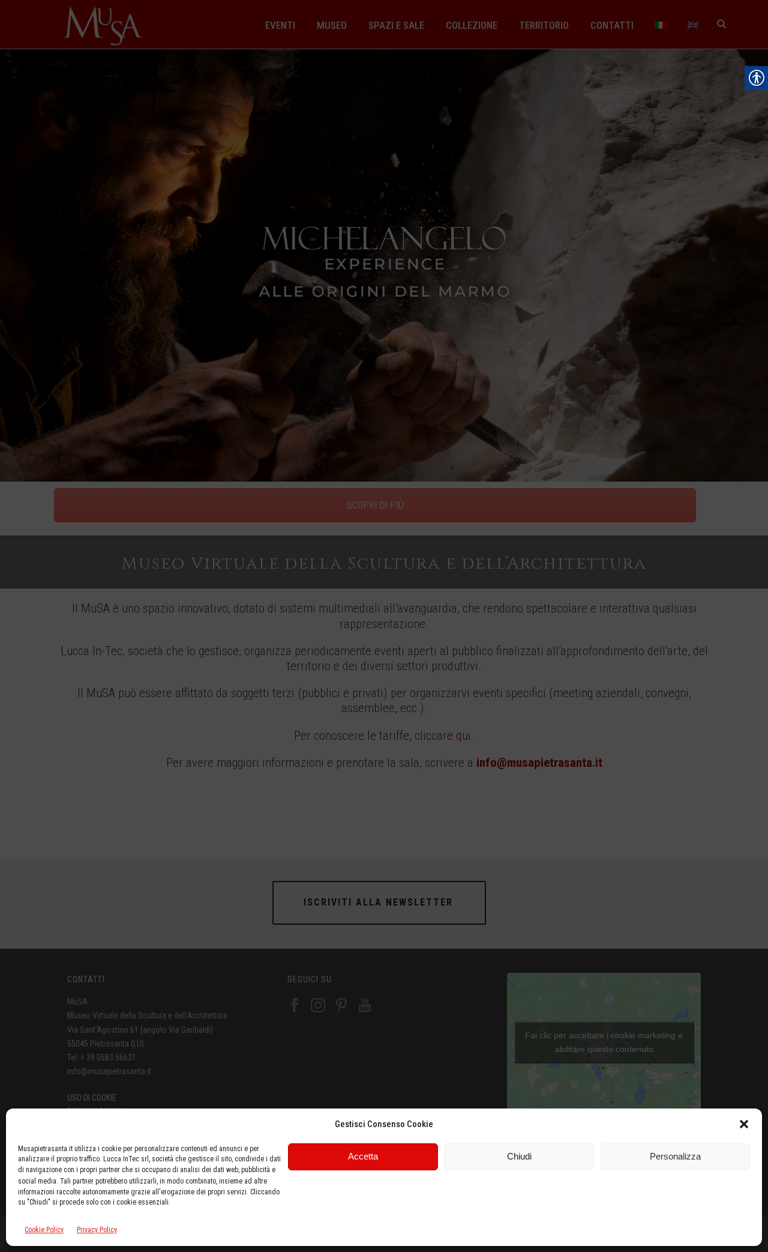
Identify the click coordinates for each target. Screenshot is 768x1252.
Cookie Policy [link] (44, 1230)
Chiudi (519, 1156)
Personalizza (675, 1156)
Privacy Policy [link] (97, 1230)
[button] (744, 1124)
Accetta (363, 1156)
